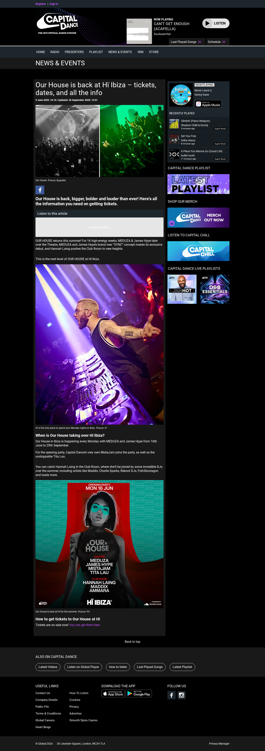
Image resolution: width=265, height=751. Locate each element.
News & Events (120, 52)
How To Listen (78, 693)
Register (41, 3)
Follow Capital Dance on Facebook (171, 695)
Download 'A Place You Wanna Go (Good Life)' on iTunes (220, 159)
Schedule (214, 42)
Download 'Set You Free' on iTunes (220, 143)
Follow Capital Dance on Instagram (182, 695)
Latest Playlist (182, 667)
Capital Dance (59, 24)
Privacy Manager (219, 743)
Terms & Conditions (48, 713)
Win (140, 52)
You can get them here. (84, 625)
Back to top (132, 642)
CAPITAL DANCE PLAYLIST (189, 168)
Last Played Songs (183, 42)
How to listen (118, 667)
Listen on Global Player (83, 667)
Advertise (75, 713)
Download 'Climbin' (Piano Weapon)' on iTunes (220, 128)
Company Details (47, 700)
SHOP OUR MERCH (182, 201)
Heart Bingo (43, 727)
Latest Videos (48, 667)
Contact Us (43, 693)
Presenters (74, 52)
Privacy (74, 706)
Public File (42, 706)
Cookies (74, 700)
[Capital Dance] (59, 24)
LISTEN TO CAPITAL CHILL (189, 235)
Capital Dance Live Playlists (194, 268)
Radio (54, 52)
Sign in (54, 3)
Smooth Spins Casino (83, 720)
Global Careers (45, 720)
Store (154, 52)
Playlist (96, 52)
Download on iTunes (208, 104)
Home (40, 52)
